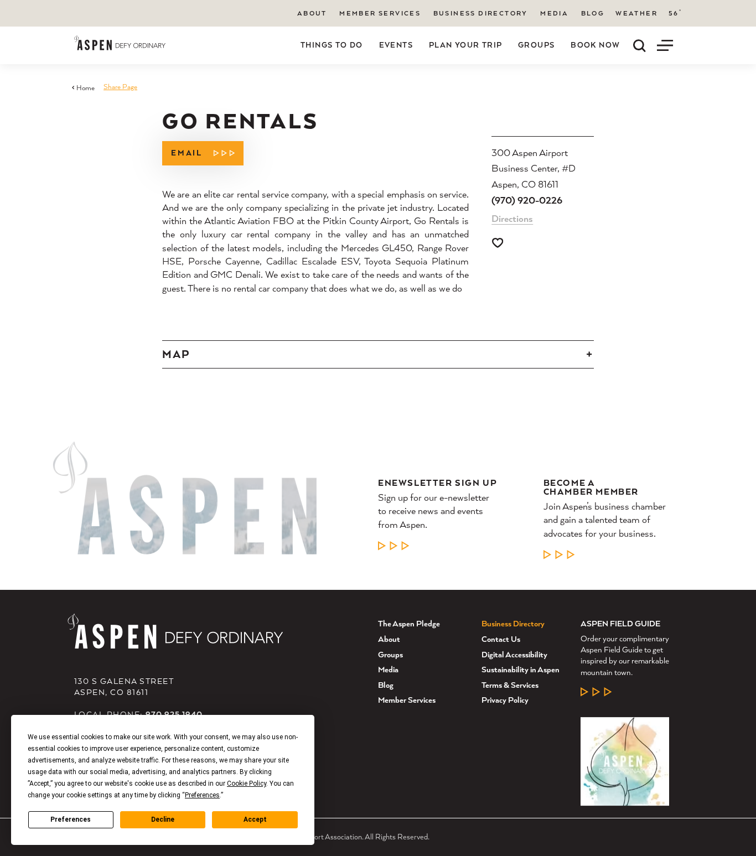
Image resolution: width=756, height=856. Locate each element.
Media (554, 13)
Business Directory (480, 13)
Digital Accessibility (514, 654)
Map (176, 354)
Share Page (120, 86)
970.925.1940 (174, 714)
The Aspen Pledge (409, 623)
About (312, 13)
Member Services (380, 13)
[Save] (497, 243)
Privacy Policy (505, 699)
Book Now (595, 45)
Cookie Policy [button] (246, 783)
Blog (593, 13)
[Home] (119, 42)
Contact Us (500, 639)
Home (85, 87)
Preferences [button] (202, 795)
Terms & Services (509, 684)
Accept (255, 819)
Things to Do (332, 45)
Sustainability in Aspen (520, 669)
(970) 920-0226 (526, 200)
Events (396, 45)
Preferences (70, 819)
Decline (162, 819)
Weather (636, 13)
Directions (512, 218)
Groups (536, 45)
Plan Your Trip (466, 45)
